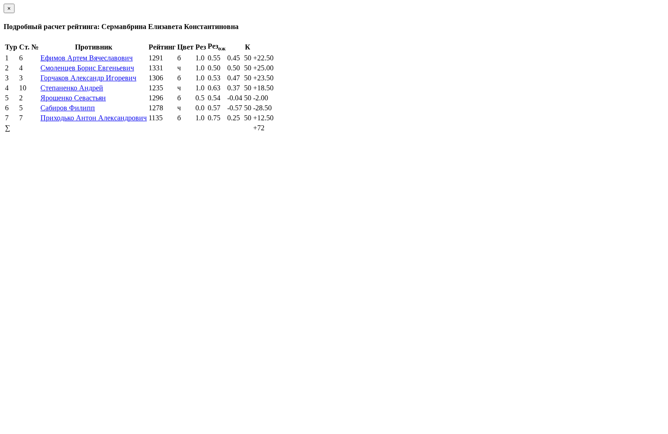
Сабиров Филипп (67, 108)
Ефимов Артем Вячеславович (86, 58)
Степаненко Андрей (71, 88)
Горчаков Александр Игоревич (88, 78)
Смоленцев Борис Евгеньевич (87, 68)
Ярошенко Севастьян (73, 98)
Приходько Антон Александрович (93, 118)
